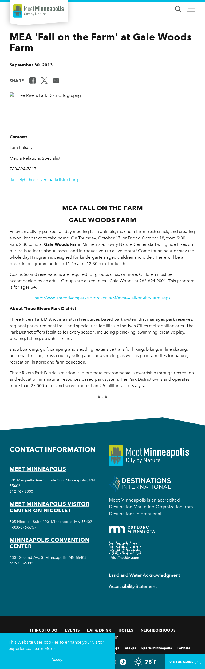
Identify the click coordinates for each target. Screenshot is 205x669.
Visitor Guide (181, 662)
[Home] (38, 11)
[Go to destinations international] (140, 483)
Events (72, 630)
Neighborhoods (158, 630)
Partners (183, 647)
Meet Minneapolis (38, 469)
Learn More (43, 648)
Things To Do (43, 630)
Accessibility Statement (133, 586)
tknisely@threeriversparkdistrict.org (44, 179)
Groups (130, 647)
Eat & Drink (99, 630)
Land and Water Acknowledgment (144, 575)
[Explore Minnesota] (132, 529)
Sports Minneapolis (156, 647)
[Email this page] (56, 80)
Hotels (126, 630)
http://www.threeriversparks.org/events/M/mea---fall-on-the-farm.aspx (102, 297)
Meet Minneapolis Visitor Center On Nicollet (49, 507)
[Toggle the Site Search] (178, 8)
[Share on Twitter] (44, 80)
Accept (57, 659)
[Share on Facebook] (32, 80)
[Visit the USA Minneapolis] (125, 550)
